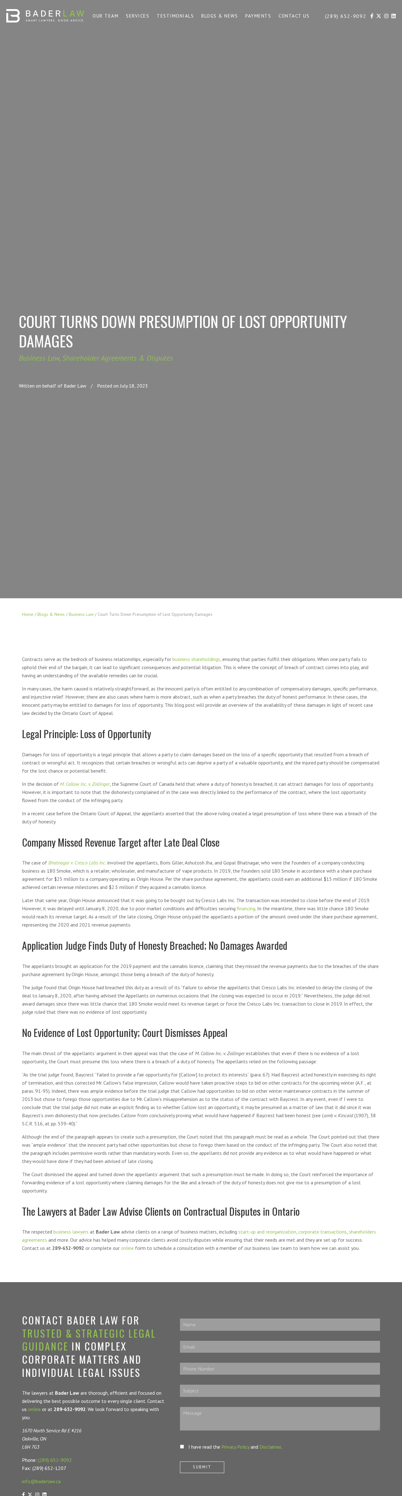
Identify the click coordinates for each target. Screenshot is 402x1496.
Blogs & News (51, 614)
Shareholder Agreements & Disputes (117, 358)
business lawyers (71, 1232)
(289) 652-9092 (55, 1460)
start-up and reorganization (267, 1232)
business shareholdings (196, 659)
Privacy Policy (235, 1447)
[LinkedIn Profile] (393, 16)
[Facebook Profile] (371, 16)
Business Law (39, 358)
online (127, 1248)
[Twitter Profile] (378, 16)
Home (27, 614)
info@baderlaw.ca (41, 1481)
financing (246, 908)
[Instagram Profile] (386, 16)
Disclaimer (270, 1447)
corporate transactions (322, 1232)
